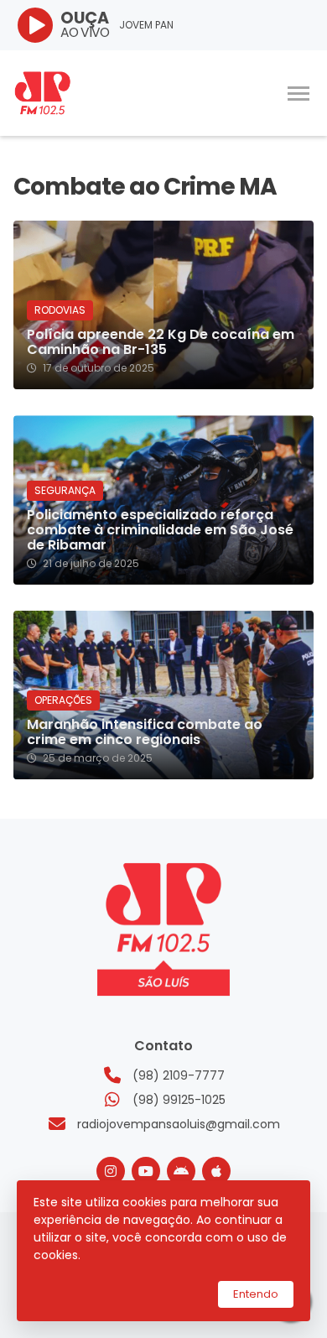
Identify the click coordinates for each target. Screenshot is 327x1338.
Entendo (255, 1294)
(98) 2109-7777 (178, 1075)
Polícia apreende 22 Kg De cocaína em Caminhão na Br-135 (160, 342)
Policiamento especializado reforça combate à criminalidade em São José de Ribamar (160, 530)
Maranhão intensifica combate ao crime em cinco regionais (144, 732)
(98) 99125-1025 (179, 1099)
